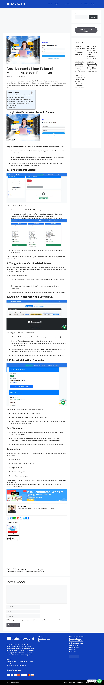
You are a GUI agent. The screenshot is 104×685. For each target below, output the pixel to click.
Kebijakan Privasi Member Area (80, 48)
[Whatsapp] (99, 681)
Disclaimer (72, 682)
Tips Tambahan (13, 105)
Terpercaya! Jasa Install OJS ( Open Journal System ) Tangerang (80, 79)
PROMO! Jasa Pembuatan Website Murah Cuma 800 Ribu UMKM (92, 51)
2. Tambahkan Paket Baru (16, 97)
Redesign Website (75, 639)
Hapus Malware (74, 647)
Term (65, 682)
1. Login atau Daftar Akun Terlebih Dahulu (20, 95)
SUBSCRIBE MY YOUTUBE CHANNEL (86, 30)
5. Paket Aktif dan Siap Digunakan (19, 103)
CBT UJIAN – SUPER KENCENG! (85, 4)
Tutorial (58, 4)
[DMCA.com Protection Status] (74, 657)
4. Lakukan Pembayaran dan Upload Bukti (21, 101)
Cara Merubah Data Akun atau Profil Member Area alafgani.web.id (26, 571)
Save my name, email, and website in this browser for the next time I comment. (34, 620)
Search (77, 14)
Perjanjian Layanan (44, 639)
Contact (95, 682)
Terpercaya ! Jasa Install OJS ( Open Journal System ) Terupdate (25, 570)
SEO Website (73, 645)
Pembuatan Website (76, 641)
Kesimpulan (12, 107)
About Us (88, 682)
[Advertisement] (36, 21)
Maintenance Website (76, 643)
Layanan (68, 4)
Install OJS (72, 651)
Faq (39, 641)
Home (50, 4)
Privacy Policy (80, 682)
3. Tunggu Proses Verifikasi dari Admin (20, 99)
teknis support (12, 568)
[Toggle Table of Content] (32, 92)
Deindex (72, 649)
